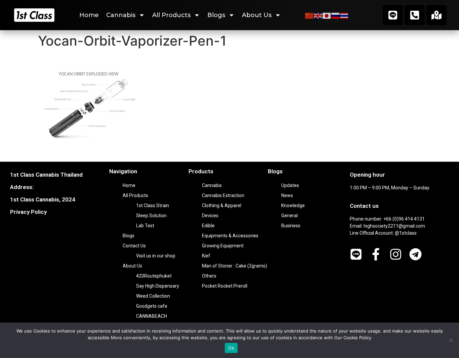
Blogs (216, 15)
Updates (290, 185)
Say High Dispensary (157, 286)
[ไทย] (344, 15)
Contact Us (134, 245)
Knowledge (293, 205)
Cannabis (120, 15)
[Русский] (335, 15)
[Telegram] (415, 254)
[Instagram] (395, 254)
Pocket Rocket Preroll (224, 286)
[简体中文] (309, 15)
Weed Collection (153, 296)
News (287, 195)
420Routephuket (154, 276)
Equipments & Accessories (230, 235)
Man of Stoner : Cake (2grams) (234, 265)
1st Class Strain (152, 205)
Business (290, 225)
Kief (206, 255)
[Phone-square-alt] (415, 15)
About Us (257, 15)
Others (209, 276)
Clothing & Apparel (221, 205)
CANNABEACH (151, 316)
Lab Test (145, 225)
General (289, 215)
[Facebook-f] (376, 254)
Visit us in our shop (155, 255)
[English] (318, 15)
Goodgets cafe (151, 306)
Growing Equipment (223, 245)
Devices (210, 215)
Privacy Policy (28, 211)
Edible (208, 225)
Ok (231, 348)
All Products (171, 15)
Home (89, 15)
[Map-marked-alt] (436, 15)
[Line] (393, 15)
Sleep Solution (151, 215)
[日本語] (327, 15)
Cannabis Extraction (223, 195)
